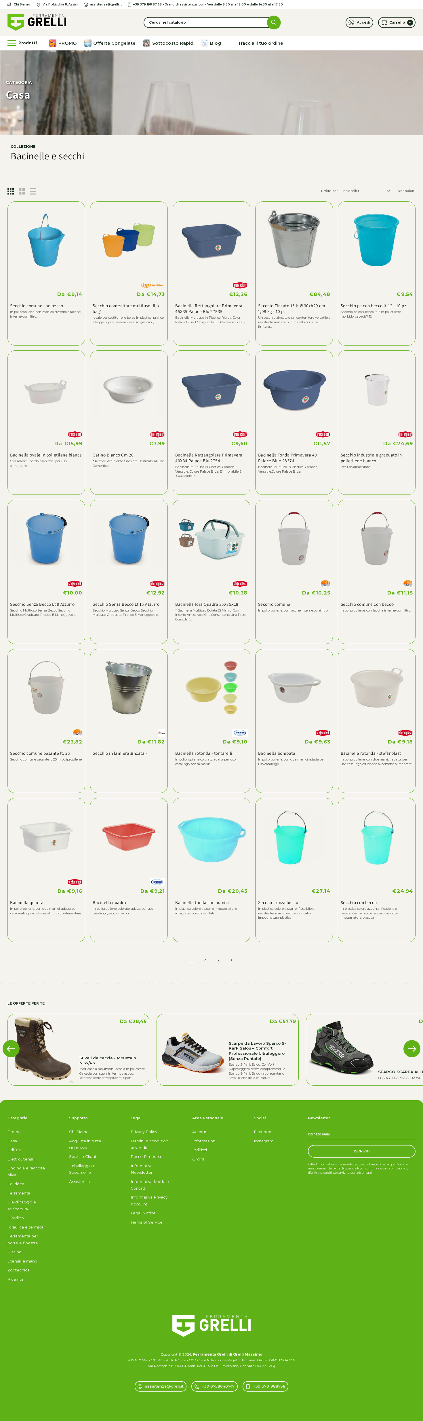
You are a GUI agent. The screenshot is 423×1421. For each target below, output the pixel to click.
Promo (14, 1131)
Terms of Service (147, 1222)
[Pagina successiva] (231, 960)
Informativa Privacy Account (149, 1200)
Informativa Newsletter (142, 1169)
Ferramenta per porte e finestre (22, 1239)
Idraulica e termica (25, 1227)
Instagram (263, 1141)
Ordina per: (329, 190)
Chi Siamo (79, 1131)
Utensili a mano (22, 1261)
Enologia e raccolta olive (26, 1171)
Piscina (14, 1252)
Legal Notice (143, 1213)
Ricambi (15, 1279)
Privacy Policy (144, 1131)
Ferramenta (18, 1193)
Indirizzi (199, 1150)
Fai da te (15, 1184)
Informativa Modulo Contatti (150, 1184)
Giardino (15, 1218)
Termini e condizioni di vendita (150, 1144)
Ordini (198, 1159)
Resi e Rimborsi (146, 1156)
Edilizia (14, 1150)
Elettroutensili (21, 1159)
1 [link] (191, 960)
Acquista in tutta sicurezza (85, 1144)
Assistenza (79, 1181)
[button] (212, 22)
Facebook (264, 1131)
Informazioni (204, 1141)
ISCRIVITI (361, 1151)
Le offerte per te (26, 1003)
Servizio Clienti (83, 1156)
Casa (12, 1141)
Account (200, 1131)
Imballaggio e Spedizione (82, 1169)
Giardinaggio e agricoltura (21, 1205)
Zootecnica (18, 1270)
